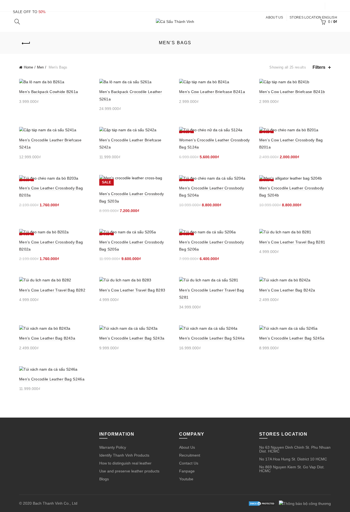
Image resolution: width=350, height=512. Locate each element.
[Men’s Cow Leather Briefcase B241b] (295, 82)
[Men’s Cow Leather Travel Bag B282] (55, 280)
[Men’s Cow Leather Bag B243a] (55, 328)
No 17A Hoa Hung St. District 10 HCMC (293, 459)
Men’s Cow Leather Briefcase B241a (212, 92)
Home (28, 67)
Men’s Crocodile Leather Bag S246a (51, 379)
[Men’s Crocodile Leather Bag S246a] (55, 369)
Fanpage (187, 471)
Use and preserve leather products (129, 471)
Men (40, 67)
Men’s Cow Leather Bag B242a (287, 290)
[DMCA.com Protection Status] (262, 503)
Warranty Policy (112, 447)
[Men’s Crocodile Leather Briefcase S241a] (55, 130)
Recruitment (189, 455)
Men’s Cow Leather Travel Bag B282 (52, 290)
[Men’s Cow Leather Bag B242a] (295, 280)
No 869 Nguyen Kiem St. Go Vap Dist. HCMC (292, 469)
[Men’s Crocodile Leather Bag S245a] (295, 328)
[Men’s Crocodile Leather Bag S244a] (215, 328)
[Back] (26, 43)
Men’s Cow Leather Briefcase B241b (292, 92)
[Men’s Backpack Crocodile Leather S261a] (135, 82)
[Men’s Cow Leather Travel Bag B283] (135, 280)
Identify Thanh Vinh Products (124, 455)
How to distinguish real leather (125, 463)
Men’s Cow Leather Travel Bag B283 (132, 290)
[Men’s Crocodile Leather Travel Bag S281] (215, 280)
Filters (319, 67)
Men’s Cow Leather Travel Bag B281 (292, 242)
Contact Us (188, 463)
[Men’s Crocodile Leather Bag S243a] (135, 328)
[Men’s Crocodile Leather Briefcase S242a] (135, 130)
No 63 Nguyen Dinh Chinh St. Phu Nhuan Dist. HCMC (295, 449)
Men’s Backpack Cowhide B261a (48, 92)
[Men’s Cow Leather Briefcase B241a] (215, 82)
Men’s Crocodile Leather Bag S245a (292, 338)
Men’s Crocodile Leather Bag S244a (211, 338)
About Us (187, 447)
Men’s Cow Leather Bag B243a (47, 338)
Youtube (186, 479)
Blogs (104, 479)
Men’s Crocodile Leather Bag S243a (132, 338)
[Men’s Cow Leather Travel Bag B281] (295, 232)
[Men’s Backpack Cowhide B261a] (55, 82)
